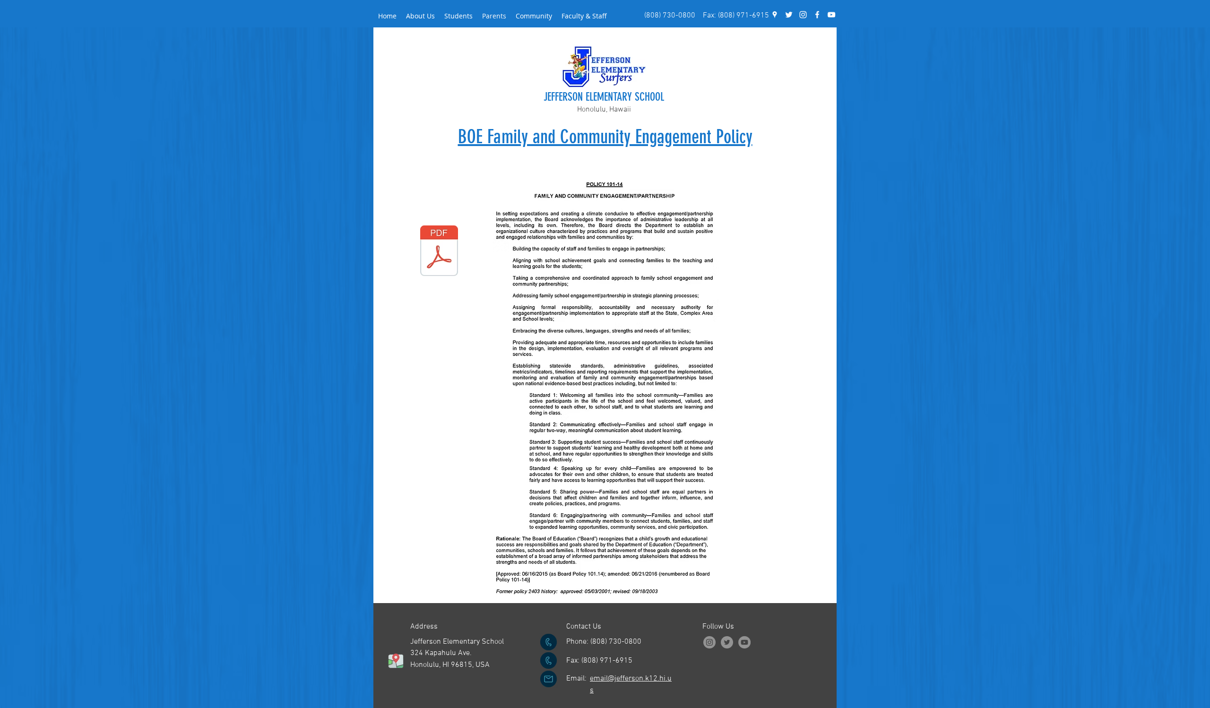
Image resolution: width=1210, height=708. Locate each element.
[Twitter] (727, 642)
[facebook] (817, 14)
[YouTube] (831, 14)
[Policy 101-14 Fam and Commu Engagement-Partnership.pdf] (439, 252)
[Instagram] (709, 642)
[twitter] (789, 14)
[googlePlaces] (774, 14)
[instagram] (803, 14)
